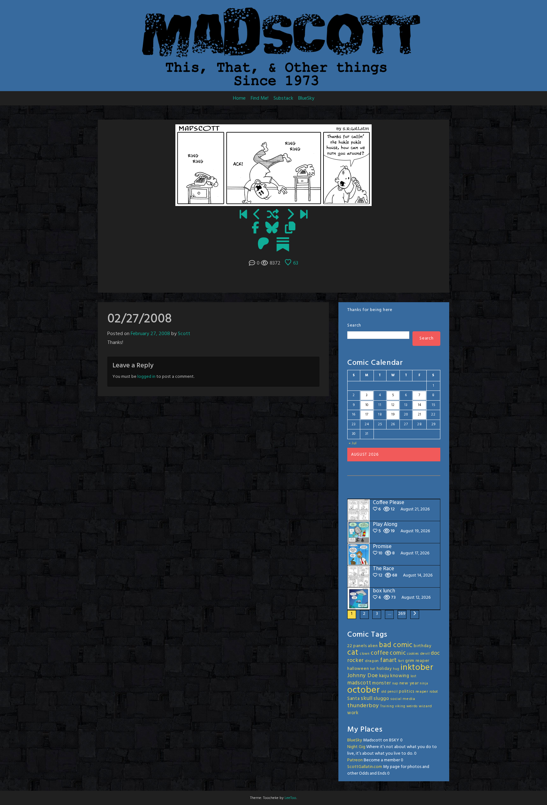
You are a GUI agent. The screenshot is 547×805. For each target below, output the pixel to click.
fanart (388, 660)
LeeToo (290, 798)
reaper (422, 692)
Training (387, 706)
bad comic (395, 645)
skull (367, 698)
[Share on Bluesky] (272, 228)
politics (406, 691)
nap (395, 683)
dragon (372, 661)
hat (372, 669)
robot (434, 692)
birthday (422, 646)
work (353, 713)
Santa (353, 698)
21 (419, 414)
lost (414, 676)
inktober (417, 668)
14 (419, 405)
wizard (425, 706)
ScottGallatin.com (364, 767)
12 (393, 405)
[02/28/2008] (290, 215)
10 (366, 405)
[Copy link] (290, 228)
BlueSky (306, 98)
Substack (283, 98)
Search (354, 325)
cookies (413, 654)
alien (373, 646)
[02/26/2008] (257, 215)
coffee (379, 653)
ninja (424, 683)
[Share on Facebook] (255, 228)
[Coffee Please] (303, 215)
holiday (384, 668)
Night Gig (356, 747)
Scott (184, 334)
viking (400, 706)
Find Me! (259, 98)
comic (398, 653)
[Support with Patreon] (263, 244)
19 (392, 414)
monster (381, 683)
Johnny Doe (362, 675)
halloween (358, 668)
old (384, 692)
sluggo (381, 699)
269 (402, 613)
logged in (146, 376)
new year (409, 683)
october (363, 690)
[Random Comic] (273, 215)
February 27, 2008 (150, 334)
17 (366, 414)
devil (425, 654)
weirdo (412, 706)
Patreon (355, 760)
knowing (399, 676)
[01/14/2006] (243, 215)
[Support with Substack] (283, 244)
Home (239, 98)
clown (365, 654)
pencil (392, 692)
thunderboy (363, 705)
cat (353, 652)
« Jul (353, 443)
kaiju (384, 676)
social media (402, 699)
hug (396, 669)
